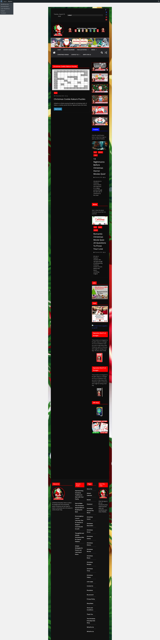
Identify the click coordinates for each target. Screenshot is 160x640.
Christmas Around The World (90, 510)
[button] (88, 50)
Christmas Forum (63, 54)
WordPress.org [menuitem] (4, 4)
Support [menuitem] (3, 10)
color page (90, 581)
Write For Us (87, 54)
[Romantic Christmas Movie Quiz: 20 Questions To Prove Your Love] (100, 220)
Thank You (90, 614)
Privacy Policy (91, 599)
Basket (89, 499)
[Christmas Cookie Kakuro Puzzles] (70, 79)
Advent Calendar (68, 50)
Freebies (100, 152)
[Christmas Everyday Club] (54, 53)
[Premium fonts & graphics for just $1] (100, 326)
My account (90, 594)
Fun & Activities (82, 50)
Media (93, 50)
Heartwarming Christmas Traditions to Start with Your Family (79, 495)
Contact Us (74, 54)
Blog (55, 92)
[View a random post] (106, 53)
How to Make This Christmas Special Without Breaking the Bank (79, 508)
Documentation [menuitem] (5, 6)
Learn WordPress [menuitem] (5, 8)
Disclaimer (90, 590)
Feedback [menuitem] (3, 13)
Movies (95, 230)
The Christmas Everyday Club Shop (91, 620)
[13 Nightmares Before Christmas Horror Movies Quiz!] (100, 145)
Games (95, 155)
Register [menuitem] (10, 1)
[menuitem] (1, 1)
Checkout (89, 504)
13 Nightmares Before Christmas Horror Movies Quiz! (99, 166)
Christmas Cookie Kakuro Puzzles (69, 99)
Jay (67, 96)
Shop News (90, 603)
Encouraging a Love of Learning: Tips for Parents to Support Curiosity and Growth (79, 522)
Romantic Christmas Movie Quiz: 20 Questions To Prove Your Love (99, 241)
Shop (59, 50)
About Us (89, 489)
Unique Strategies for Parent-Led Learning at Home (79, 550)
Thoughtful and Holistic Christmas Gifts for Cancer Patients (79, 537)
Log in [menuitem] (5, 1)
